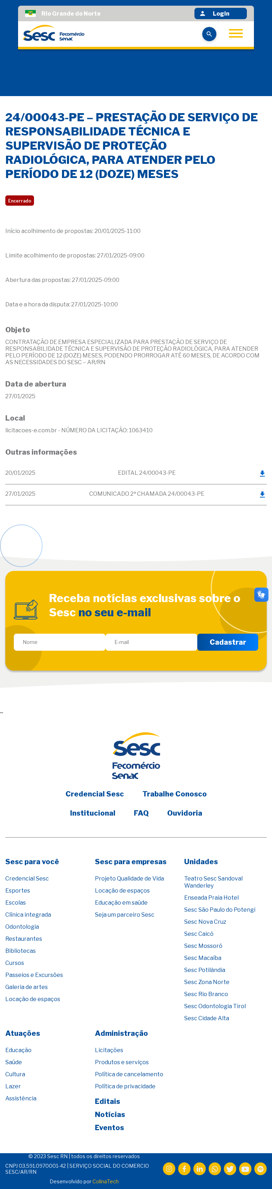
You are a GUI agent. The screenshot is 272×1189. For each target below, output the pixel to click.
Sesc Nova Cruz (205, 921)
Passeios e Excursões (34, 975)
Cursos (14, 963)
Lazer (13, 1086)
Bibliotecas (20, 951)
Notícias (110, 1114)
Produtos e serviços (122, 1062)
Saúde (13, 1062)
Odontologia (22, 926)
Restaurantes (23, 938)
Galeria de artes (26, 987)
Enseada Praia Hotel (211, 897)
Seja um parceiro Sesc (124, 914)
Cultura (15, 1074)
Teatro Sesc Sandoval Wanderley (213, 882)
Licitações (109, 1050)
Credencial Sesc (95, 794)
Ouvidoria (184, 813)
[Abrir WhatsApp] (254, 1171)
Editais (107, 1101)
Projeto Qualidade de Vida (129, 878)
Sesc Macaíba (202, 958)
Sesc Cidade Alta (206, 1018)
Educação (18, 1050)
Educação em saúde (121, 902)
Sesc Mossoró (203, 946)
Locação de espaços (32, 999)
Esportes (17, 890)
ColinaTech (105, 1181)
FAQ (141, 813)
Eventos (109, 1127)
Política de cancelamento (129, 1074)
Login (221, 13)
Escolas (15, 902)
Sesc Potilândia (204, 970)
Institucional (92, 813)
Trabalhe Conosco (174, 794)
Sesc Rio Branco (206, 994)
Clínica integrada (28, 914)
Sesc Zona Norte (207, 982)
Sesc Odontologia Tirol (215, 1006)
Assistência (20, 1098)
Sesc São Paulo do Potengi (219, 909)
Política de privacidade (125, 1086)
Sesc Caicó (199, 933)
